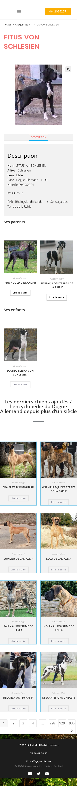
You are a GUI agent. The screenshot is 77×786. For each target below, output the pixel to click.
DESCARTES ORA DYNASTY (58, 697)
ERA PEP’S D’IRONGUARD (18, 487)
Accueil (7, 24)
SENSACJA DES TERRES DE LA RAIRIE (57, 285)
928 (52, 723)
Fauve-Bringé (18, 482)
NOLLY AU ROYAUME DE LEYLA (59, 628)
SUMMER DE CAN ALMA (18, 558)
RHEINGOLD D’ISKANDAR (20, 282)
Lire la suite (20, 292)
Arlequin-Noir (22, 24)
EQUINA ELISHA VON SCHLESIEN (20, 372)
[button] (19, 11)
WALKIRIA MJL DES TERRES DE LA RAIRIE (58, 489)
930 (72, 723)
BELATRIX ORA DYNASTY (18, 697)
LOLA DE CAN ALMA (58, 558)
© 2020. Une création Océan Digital (39, 766)
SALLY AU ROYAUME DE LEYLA (18, 628)
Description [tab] (38, 137)
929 (62, 723)
